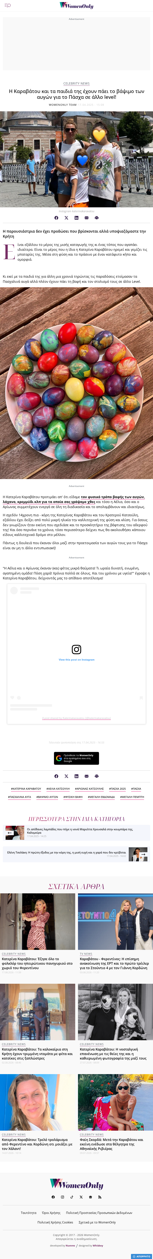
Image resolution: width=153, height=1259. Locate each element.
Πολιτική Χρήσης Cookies (55, 1222)
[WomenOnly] (76, 5)
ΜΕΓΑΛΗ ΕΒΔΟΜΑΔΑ (102, 797)
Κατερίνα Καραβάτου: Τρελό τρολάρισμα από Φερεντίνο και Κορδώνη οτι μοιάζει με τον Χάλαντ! (37, 1144)
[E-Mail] (86, 218)
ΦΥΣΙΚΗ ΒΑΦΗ (73, 797)
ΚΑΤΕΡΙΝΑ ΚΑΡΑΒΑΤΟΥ (27, 788)
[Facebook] (56, 218)
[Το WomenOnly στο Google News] (90, 1197)
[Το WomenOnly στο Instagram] (62, 1197)
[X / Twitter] (66, 218)
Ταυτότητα (28, 1213)
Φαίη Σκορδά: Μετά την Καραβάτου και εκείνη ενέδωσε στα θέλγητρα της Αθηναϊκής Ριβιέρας (111, 1144)
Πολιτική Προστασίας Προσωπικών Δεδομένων (99, 1213)
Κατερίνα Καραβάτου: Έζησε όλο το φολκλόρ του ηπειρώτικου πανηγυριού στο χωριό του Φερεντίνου (37, 963)
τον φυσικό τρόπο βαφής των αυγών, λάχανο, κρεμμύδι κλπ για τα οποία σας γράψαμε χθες (74, 499)
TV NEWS (86, 953)
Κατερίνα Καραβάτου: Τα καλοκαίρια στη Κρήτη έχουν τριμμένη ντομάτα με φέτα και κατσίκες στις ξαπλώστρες (37, 1053)
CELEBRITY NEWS (76, 84)
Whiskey (98, 1245)
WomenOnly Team (63, 104)
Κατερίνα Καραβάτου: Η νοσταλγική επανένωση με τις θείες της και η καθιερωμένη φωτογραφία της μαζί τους (113, 1053)
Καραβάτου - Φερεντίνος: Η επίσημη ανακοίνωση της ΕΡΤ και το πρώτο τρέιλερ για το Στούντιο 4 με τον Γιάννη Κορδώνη (114, 963)
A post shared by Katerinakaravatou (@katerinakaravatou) (76, 718)
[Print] (96, 218)
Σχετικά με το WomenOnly (97, 1222)
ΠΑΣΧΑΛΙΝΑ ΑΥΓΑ (20, 797)
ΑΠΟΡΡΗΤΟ (143, 1256)
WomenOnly (76, 1184)
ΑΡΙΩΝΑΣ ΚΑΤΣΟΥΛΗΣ (90, 788)
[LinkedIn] (76, 218)
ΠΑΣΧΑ (137, 788)
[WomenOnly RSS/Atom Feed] (100, 1197)
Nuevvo (70, 1245)
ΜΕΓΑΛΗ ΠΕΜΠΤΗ (133, 797)
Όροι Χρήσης (51, 1213)
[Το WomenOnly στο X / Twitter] (81, 1197)
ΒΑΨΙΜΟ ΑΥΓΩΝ (48, 797)
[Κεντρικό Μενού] (8, 5)
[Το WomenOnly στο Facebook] (53, 1197)
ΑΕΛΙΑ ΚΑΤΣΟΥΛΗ (59, 788)
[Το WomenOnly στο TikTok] (72, 1197)
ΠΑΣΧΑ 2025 (118, 788)
